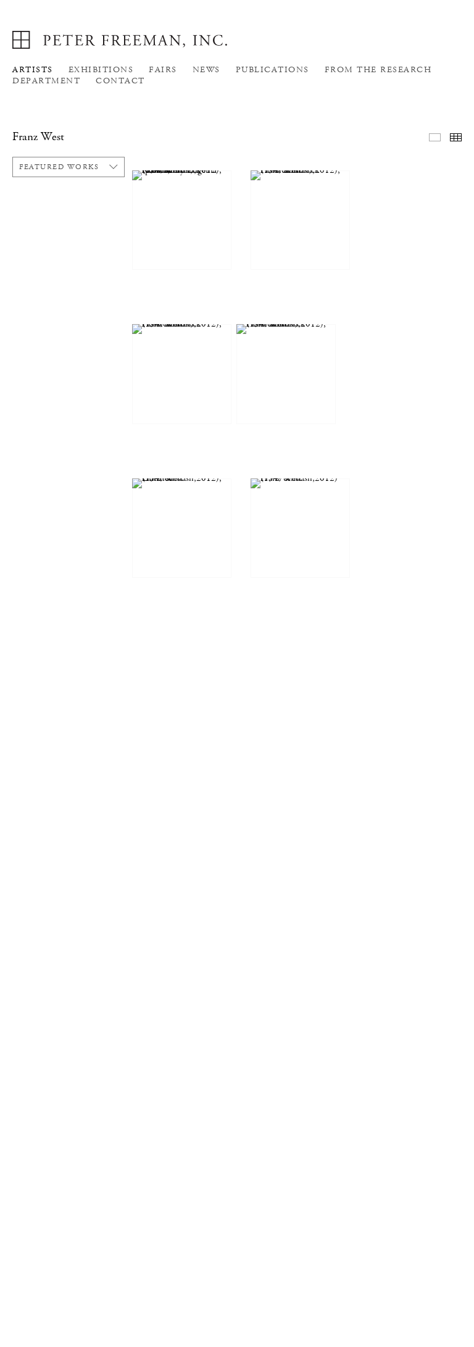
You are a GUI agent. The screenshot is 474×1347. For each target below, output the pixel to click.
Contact (120, 80)
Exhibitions (101, 69)
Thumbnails (456, 137)
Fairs (163, 69)
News (206, 69)
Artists (32, 69)
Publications (272, 69)
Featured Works (59, 167)
